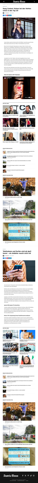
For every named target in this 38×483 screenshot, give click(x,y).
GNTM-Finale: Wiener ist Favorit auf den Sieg (27, 129)
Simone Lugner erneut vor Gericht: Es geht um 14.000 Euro (10, 116)
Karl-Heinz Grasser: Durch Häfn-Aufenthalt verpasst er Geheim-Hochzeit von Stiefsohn (10, 129)
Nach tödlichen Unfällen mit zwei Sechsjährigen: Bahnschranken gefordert (18, 219)
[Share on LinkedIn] (9, 15)
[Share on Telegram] (11, 15)
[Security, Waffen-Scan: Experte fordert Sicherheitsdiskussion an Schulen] (4, 161)
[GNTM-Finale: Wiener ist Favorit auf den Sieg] (27, 122)
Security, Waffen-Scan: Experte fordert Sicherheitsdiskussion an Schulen (19, 160)
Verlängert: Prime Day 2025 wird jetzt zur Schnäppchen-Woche (27, 340)
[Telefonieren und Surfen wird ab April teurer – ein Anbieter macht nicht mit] (19, 271)
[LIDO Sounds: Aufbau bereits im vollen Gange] (19, 187)
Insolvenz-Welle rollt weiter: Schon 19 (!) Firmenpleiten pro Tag (27, 353)
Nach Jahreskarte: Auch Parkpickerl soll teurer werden (15, 242)
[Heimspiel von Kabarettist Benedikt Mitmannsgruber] (4, 171)
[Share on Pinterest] (7, 15)
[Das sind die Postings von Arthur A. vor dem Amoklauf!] (4, 166)
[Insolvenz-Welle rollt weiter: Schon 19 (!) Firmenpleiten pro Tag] (27, 347)
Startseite (4, 4)
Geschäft (4, 249)
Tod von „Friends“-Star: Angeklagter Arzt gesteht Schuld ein (27, 116)
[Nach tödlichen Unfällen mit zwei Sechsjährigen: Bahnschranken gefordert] (19, 209)
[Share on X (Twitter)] (5, 15)
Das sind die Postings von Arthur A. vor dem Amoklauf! (16, 165)
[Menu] (3, 1)
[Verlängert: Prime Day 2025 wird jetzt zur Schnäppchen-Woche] (27, 334)
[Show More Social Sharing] (12, 15)
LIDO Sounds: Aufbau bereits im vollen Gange (13, 197)
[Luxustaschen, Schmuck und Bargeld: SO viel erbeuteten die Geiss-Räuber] (27, 136)
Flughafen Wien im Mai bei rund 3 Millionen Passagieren (9, 340)
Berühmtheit (5, 6)
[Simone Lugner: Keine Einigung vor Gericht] (10, 136)
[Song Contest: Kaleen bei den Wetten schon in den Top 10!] (19, 28)
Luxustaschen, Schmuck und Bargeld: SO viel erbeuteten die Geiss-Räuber (27, 142)
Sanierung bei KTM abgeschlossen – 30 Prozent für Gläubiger (10, 353)
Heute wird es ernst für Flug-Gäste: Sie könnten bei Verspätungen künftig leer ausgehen (27, 366)
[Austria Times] (19, 1)
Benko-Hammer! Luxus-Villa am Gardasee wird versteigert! (10, 366)
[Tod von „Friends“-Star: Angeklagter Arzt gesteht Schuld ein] (27, 109)
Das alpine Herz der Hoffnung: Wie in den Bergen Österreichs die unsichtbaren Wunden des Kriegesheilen (20, 156)
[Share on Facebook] (3, 15)
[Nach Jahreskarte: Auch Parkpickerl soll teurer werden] (19, 232)
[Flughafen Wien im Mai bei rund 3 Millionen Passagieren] (10, 334)
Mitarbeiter (7, 255)
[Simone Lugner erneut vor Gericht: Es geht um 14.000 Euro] (10, 109)
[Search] (34, 1)
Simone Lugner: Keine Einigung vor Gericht (10, 141)
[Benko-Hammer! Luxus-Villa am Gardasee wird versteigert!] (10, 360)
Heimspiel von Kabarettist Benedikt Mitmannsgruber (15, 170)
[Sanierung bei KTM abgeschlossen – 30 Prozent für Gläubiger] (10, 347)
